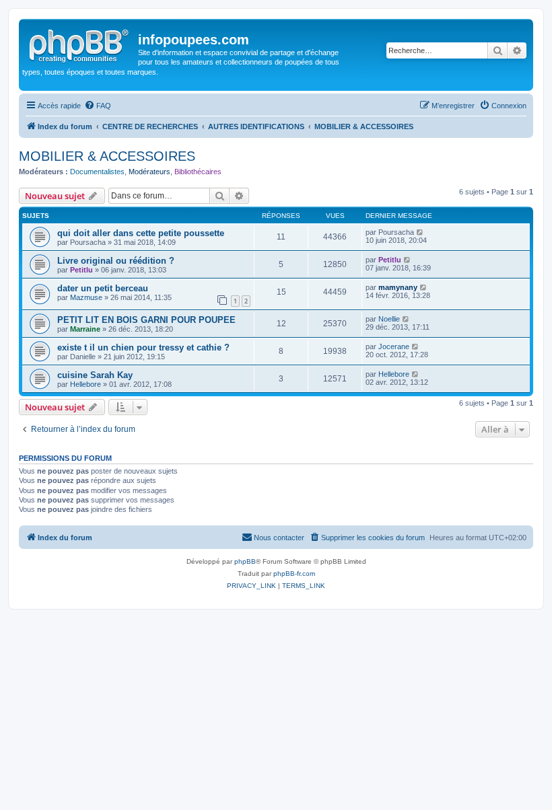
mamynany (397, 287)
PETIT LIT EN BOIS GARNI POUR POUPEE (146, 320)
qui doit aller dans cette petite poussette (140, 233)
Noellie (389, 319)
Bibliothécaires (197, 172)
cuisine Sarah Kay (95, 375)
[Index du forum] (80, 43)
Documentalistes (97, 172)
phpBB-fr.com (294, 573)
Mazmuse (86, 297)
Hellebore (85, 384)
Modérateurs (149, 172)
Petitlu (81, 270)
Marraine (85, 329)
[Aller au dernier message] (420, 232)
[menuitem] (97, 106)
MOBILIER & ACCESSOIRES (107, 156)
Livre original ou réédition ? (115, 261)
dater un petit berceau (102, 288)
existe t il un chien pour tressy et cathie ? (143, 347)
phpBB (245, 561)
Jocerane (393, 346)
